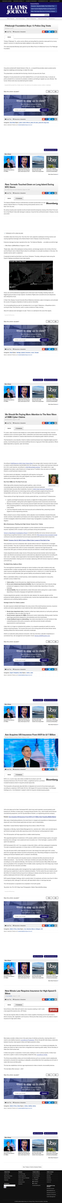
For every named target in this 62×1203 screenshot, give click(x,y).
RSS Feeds (36, 1177)
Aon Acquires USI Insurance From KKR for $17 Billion (9, 170)
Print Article (55, 32)
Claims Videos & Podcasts (23, 1177)
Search (47, 14)
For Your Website (36, 1175)
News (11, 352)
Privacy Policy (32, 1201)
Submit (44, 110)
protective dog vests (44, 122)
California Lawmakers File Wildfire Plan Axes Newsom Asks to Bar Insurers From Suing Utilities (24, 170)
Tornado (37, 352)
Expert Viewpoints (31, 18)
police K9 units (34, 122)
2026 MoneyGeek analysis (33, 467)
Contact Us (49, 1179)
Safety (34, 1106)
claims (28, 672)
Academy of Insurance (31, 1)
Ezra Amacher (9, 996)
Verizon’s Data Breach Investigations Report (15, 533)
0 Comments (19, 198)
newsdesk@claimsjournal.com (25, 125)
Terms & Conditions (39, 1201)
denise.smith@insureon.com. (42, 636)
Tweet (49, 32)
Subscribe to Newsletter (20, 31)
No (56, 91)
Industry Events (21, 1182)
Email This (8, 31)
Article (9, 37)
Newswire (20, 1183)
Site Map (46, 1201)
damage (19, 352)
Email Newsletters (36, 1173)
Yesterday (6, 1179)
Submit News (49, 1173)
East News (12, 122)
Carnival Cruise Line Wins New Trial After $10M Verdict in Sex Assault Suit (37, 170)
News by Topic (7, 1177)
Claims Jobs (20, 1179)
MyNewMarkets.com (43, 1)
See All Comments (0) (51, 150)
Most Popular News (8, 1175)
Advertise (49, 1175)
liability (30, 1106)
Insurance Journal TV (18, 1)
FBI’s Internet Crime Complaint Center (47, 535)
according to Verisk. (42, 1054)
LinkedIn (52, 32)
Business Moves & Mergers (33, 929)
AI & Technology (20, 18)
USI (42, 929)
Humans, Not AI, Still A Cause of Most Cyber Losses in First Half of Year (29, 540)
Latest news (6, 1173)
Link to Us (49, 1182)
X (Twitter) (36, 1179)
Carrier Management (55, 1)
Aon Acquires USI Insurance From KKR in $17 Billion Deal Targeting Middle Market (32, 817)
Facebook (46, 32)
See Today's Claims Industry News (32, 1167)
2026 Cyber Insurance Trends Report (43, 489)
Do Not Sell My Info (36, 1185)
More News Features (52, 174)
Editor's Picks (13, 929)
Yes (49, 91)
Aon (25, 929)
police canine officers (24, 122)
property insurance (26, 352)
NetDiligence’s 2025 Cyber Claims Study (22, 463)
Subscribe (49, 1177)
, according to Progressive (27, 1040)
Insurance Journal (7, 1)
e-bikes (26, 1106)
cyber (31, 672)
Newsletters (52, 18)
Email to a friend (43, 32)
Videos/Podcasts (42, 18)
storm (32, 352)
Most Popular (10, 18)
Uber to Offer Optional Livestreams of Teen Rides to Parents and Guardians (52, 170)
